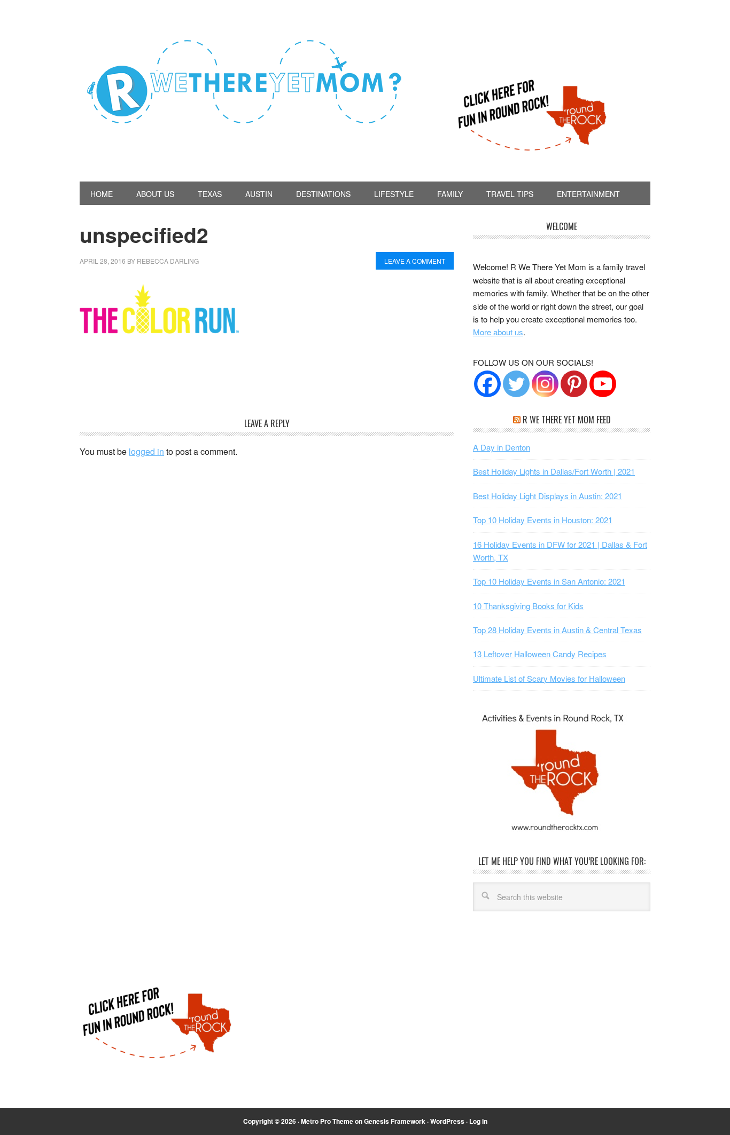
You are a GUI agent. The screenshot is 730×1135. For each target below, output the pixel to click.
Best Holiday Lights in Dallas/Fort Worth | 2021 (554, 471)
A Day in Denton (501, 447)
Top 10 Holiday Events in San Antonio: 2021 (549, 581)
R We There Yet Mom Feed (567, 419)
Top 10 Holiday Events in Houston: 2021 (542, 519)
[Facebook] (487, 384)
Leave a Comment (414, 260)
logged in (146, 451)
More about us (498, 331)
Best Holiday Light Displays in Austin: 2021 (547, 495)
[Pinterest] (574, 384)
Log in (478, 1121)
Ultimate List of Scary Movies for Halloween (549, 678)
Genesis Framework (394, 1121)
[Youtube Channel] (602, 384)
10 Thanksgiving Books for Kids (528, 605)
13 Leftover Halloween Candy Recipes (540, 653)
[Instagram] (545, 384)
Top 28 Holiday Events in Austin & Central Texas (557, 629)
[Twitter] (516, 384)
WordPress (447, 1121)
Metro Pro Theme (327, 1121)
